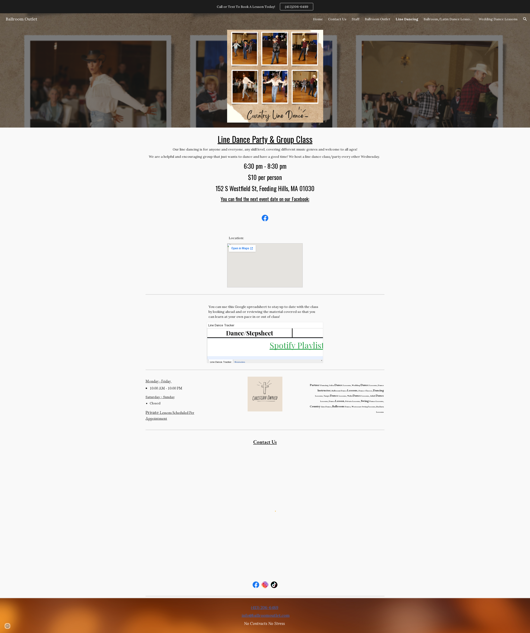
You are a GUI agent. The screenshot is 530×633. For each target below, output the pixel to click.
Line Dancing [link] (407, 19)
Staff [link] (355, 19)
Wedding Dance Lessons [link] (498, 19)
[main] (265, 168)
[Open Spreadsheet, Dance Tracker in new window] (315, 327)
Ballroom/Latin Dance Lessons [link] (448, 19)
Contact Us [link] (337, 19)
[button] (525, 19)
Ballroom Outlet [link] (377, 19)
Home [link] (318, 19)
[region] (265, 6)
